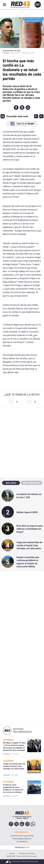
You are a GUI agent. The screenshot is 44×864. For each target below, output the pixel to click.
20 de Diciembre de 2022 (11, 51)
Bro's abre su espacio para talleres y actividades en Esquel (29, 529)
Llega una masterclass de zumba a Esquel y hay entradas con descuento (29, 545)
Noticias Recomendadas (22, 730)
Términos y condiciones (27, 853)
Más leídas (11, 483)
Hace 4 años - (15, 53)
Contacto (12, 853)
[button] (16, 107)
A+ (36, 116)
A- (41, 116)
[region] (22, 424)
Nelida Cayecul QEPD (27, 512)
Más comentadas (31, 483)
